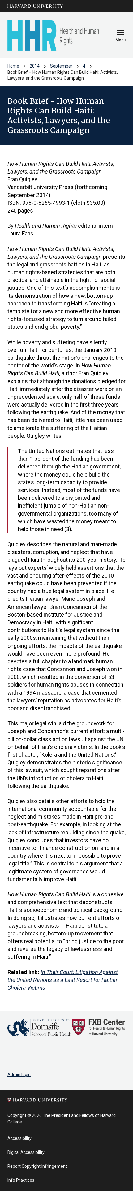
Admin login (19, 1074)
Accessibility (19, 1138)
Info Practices (20, 1180)
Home (13, 66)
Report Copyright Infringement (37, 1166)
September (61, 66)
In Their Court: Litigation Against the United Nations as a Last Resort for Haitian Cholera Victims (63, 980)
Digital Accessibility (26, 1152)
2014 (35, 66)
